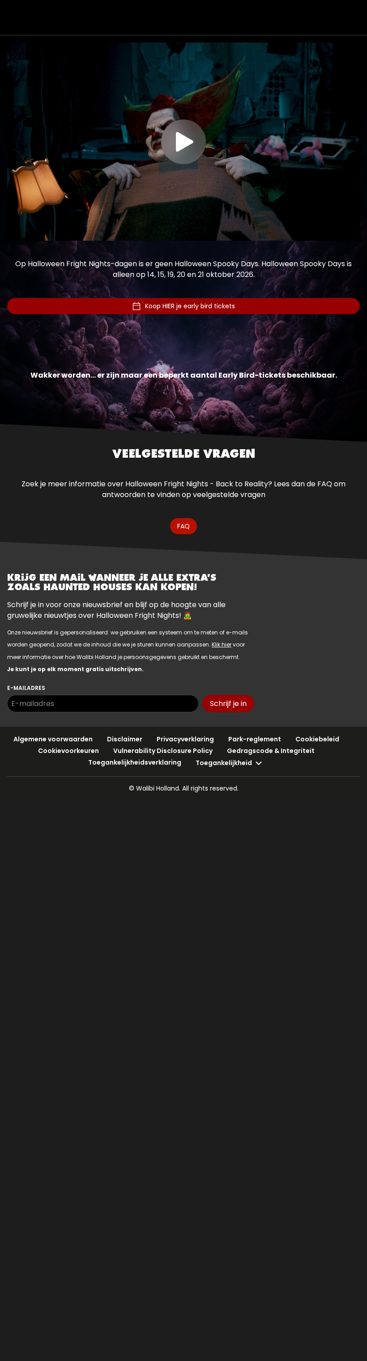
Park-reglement (254, 739)
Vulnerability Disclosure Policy (163, 750)
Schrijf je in (228, 703)
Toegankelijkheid (224, 762)
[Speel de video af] (183, 141)
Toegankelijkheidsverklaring (134, 762)
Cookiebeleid (317, 739)
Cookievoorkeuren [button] (68, 750)
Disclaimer (124, 739)
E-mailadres (26, 688)
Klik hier (221, 644)
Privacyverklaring (185, 739)
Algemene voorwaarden (53, 739)
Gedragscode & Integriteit (271, 750)
